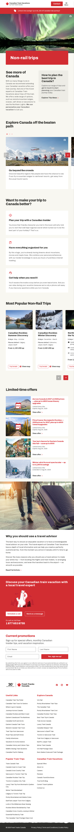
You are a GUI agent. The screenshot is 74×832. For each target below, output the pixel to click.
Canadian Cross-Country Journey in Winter (20, 811)
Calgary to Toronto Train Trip (15, 794)
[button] (37, 11)
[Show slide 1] (7, 134)
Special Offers (42, 763)
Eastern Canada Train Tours (15, 724)
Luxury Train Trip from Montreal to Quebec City (20, 786)
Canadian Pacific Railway (14, 752)
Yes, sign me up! (55, 656)
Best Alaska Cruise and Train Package (50, 752)
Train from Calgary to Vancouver (48, 738)
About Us (40, 767)
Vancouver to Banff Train (45, 731)
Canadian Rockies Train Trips (47, 714)
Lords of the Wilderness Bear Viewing (18, 804)
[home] (18, 3)
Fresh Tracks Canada (18, 827)
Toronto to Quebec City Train (15, 781)
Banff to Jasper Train (44, 742)
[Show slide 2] (9, 134)
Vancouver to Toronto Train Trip (16, 774)
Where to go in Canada (13, 707)
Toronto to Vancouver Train (46, 735)
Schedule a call (14, 614)
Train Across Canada (44, 721)
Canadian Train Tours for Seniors (17, 703)
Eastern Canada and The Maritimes (18, 717)
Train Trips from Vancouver (15, 731)
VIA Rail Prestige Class (45, 749)
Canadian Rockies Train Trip (15, 777)
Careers (39, 770)
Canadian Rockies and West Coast (17, 714)
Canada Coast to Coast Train (16, 767)
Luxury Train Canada (44, 724)
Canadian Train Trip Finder (14, 700)
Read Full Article (13, 570)
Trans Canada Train (12, 763)
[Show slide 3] (12, 134)
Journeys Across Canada (14, 710)
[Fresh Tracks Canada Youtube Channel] (67, 685)
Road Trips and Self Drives (15, 735)
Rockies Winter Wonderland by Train (18, 807)
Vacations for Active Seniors (15, 742)
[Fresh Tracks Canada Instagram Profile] (62, 685)
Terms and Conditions (50, 827)
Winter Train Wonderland (14, 790)
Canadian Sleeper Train (45, 728)
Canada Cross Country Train (15, 770)
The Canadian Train (43, 707)
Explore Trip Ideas (49, 98)
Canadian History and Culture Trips (17, 745)
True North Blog (42, 781)
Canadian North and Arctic (15, 721)
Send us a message (34, 614)
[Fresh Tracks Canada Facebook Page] (57, 685)
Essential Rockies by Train (15, 814)
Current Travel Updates (45, 784)
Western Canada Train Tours (15, 728)
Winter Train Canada (44, 745)
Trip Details (13, 366)
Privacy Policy (10, 664)
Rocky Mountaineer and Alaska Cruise (18, 797)
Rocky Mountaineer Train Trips (47, 703)
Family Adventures (12, 738)
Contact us (41, 788)
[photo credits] (70, 16)
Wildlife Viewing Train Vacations (16, 749)
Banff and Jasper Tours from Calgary (18, 800)
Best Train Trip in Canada (45, 717)
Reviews (40, 774)
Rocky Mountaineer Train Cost (47, 710)
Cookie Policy (63, 827)
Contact (56, 4)
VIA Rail (39, 700)
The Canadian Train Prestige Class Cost (19, 818)
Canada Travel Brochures (45, 777)
